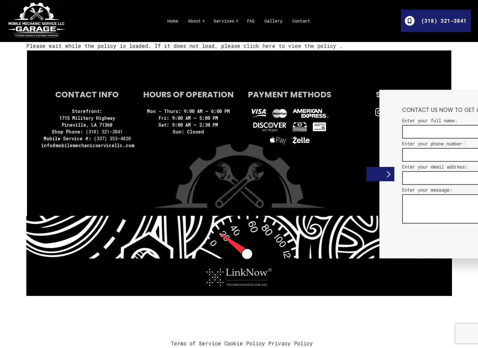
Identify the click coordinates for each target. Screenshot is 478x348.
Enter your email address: (367, 167)
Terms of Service (196, 343)
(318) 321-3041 (442, 20)
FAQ (251, 21)
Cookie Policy (244, 343)
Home (172, 21)
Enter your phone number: (365, 143)
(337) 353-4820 (112, 138)
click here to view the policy (291, 45)
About (194, 21)
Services (224, 21)
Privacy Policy (290, 343)
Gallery (273, 21)
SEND (436, 234)
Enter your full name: (361, 120)
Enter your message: (359, 190)
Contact (301, 21)
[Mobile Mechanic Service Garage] (36, 19)
